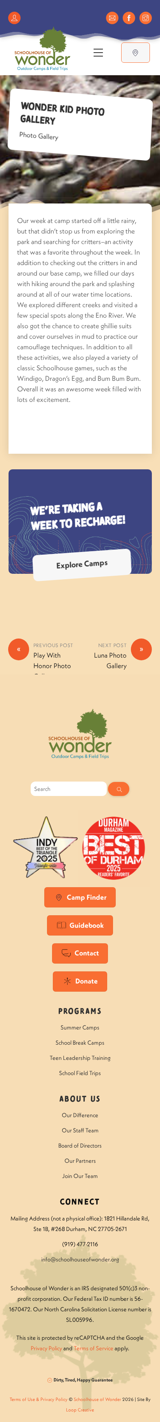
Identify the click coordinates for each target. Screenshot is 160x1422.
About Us (80, 1099)
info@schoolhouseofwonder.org (80, 1259)
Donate (86, 980)
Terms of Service (93, 1348)
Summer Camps (80, 1027)
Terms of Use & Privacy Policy (39, 1399)
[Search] (118, 789)
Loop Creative (80, 1410)
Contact (87, 952)
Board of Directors (80, 1145)
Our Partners (80, 1160)
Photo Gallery (39, 135)
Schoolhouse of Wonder (97, 1399)
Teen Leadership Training (80, 1057)
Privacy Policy (46, 1348)
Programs (80, 1012)
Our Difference (80, 1115)
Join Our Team (80, 1176)
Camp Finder (86, 897)
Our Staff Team (80, 1130)
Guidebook (87, 925)
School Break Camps (80, 1042)
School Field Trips (80, 1073)
